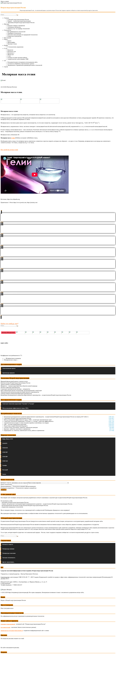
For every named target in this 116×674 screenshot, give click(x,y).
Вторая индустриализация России (13, 7)
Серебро (4, 465)
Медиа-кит (10, 54)
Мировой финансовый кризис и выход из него (14, 381)
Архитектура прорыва (8, 372)
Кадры (6, 45)
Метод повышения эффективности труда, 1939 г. (15, 408)
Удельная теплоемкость (8, 557)
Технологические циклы (8, 368)
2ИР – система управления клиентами (15, 424)
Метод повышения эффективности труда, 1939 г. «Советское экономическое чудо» (28, 420)
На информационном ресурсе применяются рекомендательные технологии (22, 616)
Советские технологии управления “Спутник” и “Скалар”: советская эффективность (28, 421)
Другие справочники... (8, 562)
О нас (5, 48)
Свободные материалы (14, 27)
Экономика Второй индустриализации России (20, 22)
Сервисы (3, 671)
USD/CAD (5, 461)
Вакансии (10, 50)
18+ (5, 60)
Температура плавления (9, 553)
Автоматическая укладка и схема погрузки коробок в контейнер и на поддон (26, 423)
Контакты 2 (10, 53)
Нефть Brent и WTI (7, 439)
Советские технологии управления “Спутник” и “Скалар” (18, 403)
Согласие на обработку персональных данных (20, 63)
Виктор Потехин (12, 87)
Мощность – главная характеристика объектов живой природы (19, 386)
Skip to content (5, 1)
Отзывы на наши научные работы (17, 57)
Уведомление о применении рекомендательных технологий (24, 65)
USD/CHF (5, 452)
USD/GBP (5, 456)
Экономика (4, 655)
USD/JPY (4, 443)
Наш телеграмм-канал (7, 608)
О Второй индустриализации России (18, 19)
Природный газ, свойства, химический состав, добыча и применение (24, 430)
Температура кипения (8, 549)
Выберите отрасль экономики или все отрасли (14, 482)
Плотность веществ (7, 544)
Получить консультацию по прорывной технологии (22, 34)
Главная (6, 18)
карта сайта (4, 343)
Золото (4, 474)
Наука (6, 39)
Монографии (11, 42)
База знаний (7, 38)
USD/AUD (5, 447)
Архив (6, 66)
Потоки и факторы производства (10, 387)
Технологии (7, 30)
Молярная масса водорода (12, 358)
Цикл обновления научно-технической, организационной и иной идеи (21, 390)
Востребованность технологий (16, 31)
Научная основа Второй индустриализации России (15, 383)
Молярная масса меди (11, 360)
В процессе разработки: (7, 488)
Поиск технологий (6, 484)
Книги (9, 41)
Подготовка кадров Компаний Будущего (16, 426)
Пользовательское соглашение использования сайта (22, 62)
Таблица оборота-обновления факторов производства (16, 393)
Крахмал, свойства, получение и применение (17, 429)
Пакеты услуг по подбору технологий (18, 28)
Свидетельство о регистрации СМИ (17, 59)
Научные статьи (12, 44)
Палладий (5, 469)
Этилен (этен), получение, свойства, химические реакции (21, 427)
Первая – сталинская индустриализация (19, 21)
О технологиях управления (15, 47)
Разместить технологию (14, 36)
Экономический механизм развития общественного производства (20, 392)
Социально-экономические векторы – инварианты (15, 389)
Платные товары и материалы (16, 25)
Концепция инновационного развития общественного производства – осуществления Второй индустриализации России (36, 395)
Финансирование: (6, 486)
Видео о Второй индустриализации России (13, 600)
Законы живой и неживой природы (11, 384)
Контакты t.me (11, 51)
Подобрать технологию (14, 33)
